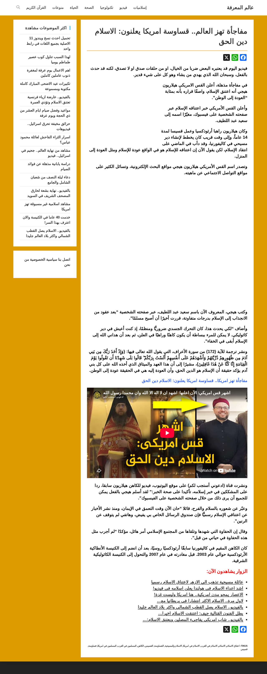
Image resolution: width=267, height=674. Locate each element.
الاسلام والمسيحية (173, 646)
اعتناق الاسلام (233, 646)
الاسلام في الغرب (209, 646)
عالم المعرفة (240, 7)
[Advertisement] (122, 113)
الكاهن (141, 646)
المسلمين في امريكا (107, 646)
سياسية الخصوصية (43, 259)
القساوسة (159, 646)
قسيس (244, 649)
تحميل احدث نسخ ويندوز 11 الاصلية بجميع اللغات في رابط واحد (48, 43)
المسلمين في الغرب (127, 646)
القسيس (149, 646)
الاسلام (222, 646)
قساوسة (92, 646)
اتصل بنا (63, 259)
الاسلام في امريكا (191, 646)
